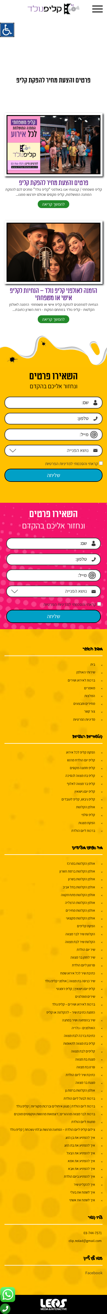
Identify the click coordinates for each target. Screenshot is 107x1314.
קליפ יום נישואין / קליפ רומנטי (75, 988)
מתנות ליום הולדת (83, 1121)
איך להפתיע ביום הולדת (79, 1176)
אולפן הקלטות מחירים (80, 910)
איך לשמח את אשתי (82, 1200)
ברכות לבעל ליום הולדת (79, 1098)
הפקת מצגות (86, 823)
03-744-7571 (93, 1233)
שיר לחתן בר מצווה (82, 957)
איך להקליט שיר (84, 1184)
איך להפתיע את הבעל (81, 1153)
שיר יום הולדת (86, 949)
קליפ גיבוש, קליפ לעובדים (78, 799)
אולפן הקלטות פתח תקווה (78, 895)
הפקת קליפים (86, 926)
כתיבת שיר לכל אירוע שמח (77, 973)
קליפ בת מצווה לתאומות (79, 1043)
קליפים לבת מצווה (83, 1051)
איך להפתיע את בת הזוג (79, 1145)
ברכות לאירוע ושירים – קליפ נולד (73, 1004)
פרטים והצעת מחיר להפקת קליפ (53, 183)
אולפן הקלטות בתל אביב (79, 887)
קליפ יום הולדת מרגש (81, 760)
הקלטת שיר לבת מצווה (80, 941)
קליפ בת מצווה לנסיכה (80, 775)
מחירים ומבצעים (84, 703)
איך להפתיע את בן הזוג (80, 1137)
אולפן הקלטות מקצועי (80, 918)
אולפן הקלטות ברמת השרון (77, 871)
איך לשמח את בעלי (82, 1192)
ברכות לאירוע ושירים (81, 680)
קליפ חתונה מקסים (82, 768)
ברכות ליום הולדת (83, 830)
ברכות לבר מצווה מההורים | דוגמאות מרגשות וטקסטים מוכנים (54, 1114)
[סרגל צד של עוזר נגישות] (7, 30)
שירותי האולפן (85, 672)
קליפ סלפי (88, 814)
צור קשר (89, 711)
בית (92, 664)
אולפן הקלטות (85, 807)
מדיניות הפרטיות (84, 719)
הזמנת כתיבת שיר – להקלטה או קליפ (70, 1012)
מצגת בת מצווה (85, 1059)
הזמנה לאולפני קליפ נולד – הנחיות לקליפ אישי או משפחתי (53, 294)
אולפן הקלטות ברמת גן (80, 1090)
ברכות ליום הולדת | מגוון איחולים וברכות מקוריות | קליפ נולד (55, 1106)
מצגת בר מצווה (85, 1082)
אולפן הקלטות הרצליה (80, 902)
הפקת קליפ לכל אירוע (80, 752)
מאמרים (89, 688)
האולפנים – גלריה (83, 1028)
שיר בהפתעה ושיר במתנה (78, 1020)
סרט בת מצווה (85, 1067)
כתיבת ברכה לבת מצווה (79, 1035)
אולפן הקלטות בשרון (81, 879)
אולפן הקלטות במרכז (81, 863)
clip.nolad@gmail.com (85, 1240)
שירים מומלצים (85, 996)
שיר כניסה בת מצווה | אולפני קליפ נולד (70, 981)
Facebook (94, 1272)
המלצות (89, 695)
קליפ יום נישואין (85, 791)
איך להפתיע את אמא (81, 1161)
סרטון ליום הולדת (83, 965)
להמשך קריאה (53, 204)
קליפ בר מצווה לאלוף (81, 783)
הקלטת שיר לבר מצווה (80, 934)
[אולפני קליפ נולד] (54, 9)
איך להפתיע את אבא (81, 1168)
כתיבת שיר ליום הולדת (80, 1074)
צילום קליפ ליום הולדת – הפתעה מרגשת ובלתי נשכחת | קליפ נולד (52, 1129)
